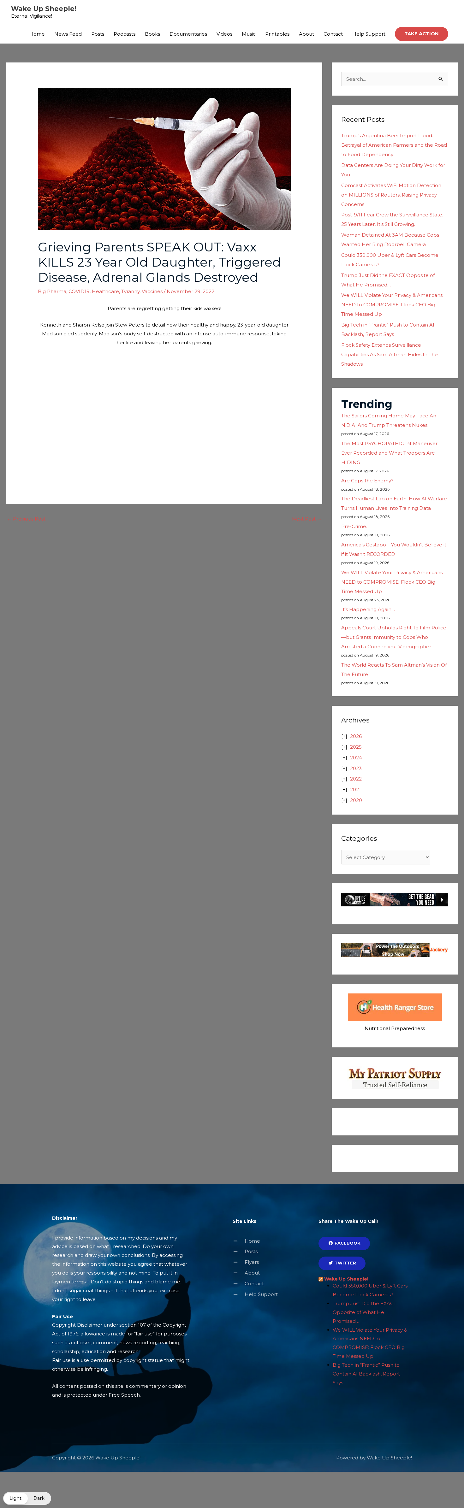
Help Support (368, 34)
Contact (333, 34)
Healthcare (105, 291)
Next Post (307, 519)
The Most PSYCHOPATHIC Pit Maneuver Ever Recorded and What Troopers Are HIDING (389, 452)
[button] (421, 34)
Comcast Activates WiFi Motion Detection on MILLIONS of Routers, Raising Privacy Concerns (391, 194)
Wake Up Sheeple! (43, 9)
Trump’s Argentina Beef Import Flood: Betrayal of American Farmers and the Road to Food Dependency (394, 145)
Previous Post (26, 519)
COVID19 (79, 291)
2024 (356, 758)
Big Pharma (52, 291)
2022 (356, 779)
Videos (224, 34)
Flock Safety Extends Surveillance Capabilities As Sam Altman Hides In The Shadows (389, 354)
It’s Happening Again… (368, 609)
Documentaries (188, 34)
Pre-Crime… (355, 526)
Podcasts (124, 34)
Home (37, 34)
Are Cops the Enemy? (367, 481)
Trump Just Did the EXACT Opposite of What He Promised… (364, 1312)
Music (249, 34)
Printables (277, 34)
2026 (356, 736)
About (306, 34)
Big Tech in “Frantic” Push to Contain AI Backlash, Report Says (366, 1374)
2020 (356, 800)
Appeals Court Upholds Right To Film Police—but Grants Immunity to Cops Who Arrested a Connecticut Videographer (393, 637)
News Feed (68, 34)
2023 (356, 768)
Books (152, 34)
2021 (355, 789)
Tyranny (130, 291)
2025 (356, 747)
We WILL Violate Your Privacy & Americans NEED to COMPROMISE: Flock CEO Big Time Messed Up (392, 304)
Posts (97, 34)
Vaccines (152, 291)
